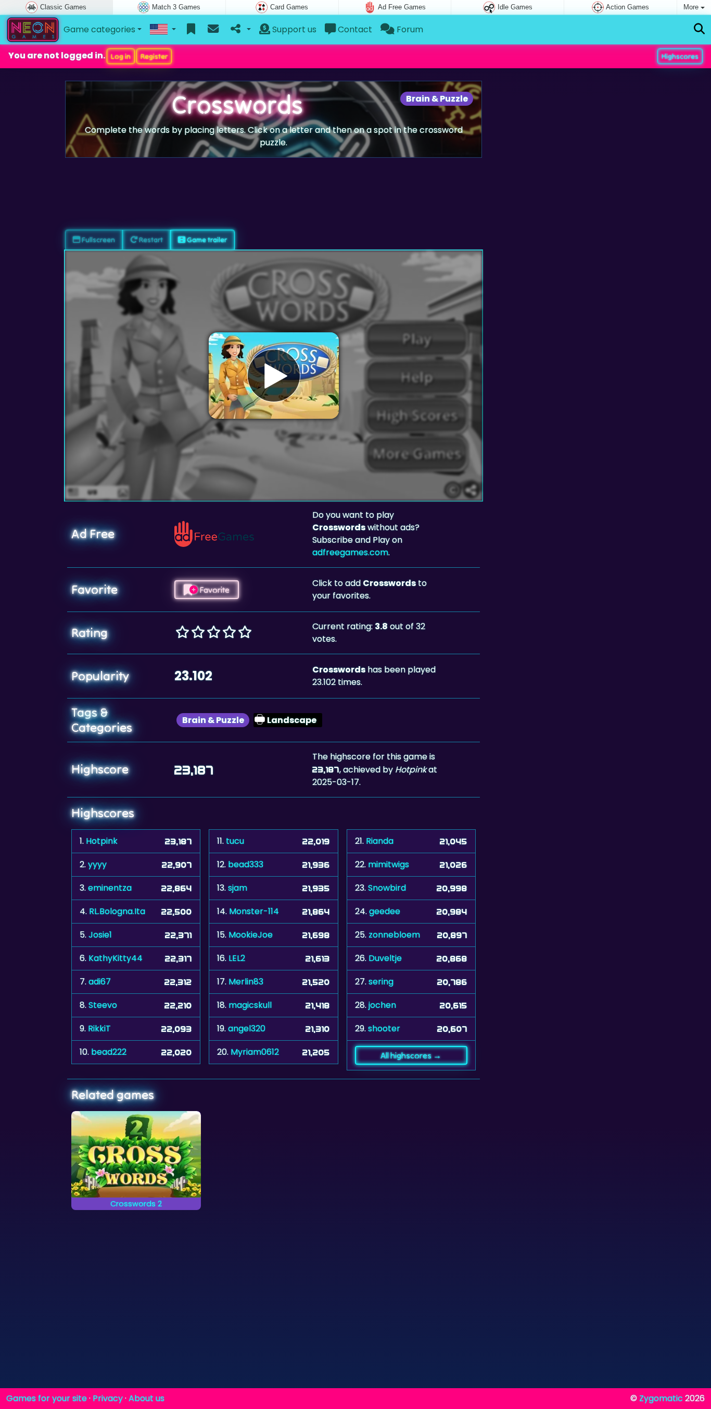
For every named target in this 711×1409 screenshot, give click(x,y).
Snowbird (387, 888)
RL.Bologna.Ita (117, 911)
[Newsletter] (213, 29)
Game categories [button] (99, 29)
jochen (382, 1005)
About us (146, 1398)
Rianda (379, 841)
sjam (237, 888)
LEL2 (236, 958)
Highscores (680, 56)
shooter (384, 1028)
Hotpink (102, 841)
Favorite (214, 589)
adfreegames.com (350, 552)
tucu (235, 841)
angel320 (246, 1028)
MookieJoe (250, 935)
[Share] (239, 29)
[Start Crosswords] (274, 376)
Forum (409, 29)
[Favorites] (191, 29)
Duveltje (385, 958)
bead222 (108, 1052)
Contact (354, 29)
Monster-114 (254, 911)
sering (381, 982)
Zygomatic (661, 1398)
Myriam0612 (255, 1052)
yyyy (97, 864)
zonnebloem (394, 935)
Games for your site (46, 1398)
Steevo (102, 1005)
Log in (121, 56)
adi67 (99, 982)
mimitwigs (388, 864)
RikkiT (99, 1028)
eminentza (110, 888)
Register (154, 56)
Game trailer (206, 239)
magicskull (250, 1005)
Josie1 (100, 935)
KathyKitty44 (115, 958)
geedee (384, 911)
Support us (293, 29)
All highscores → (410, 1055)
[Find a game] (699, 29)
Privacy (108, 1398)
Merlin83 (245, 982)
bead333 (245, 864)
